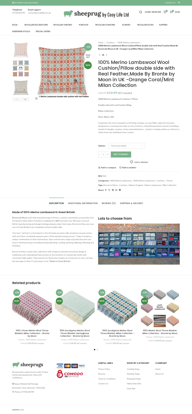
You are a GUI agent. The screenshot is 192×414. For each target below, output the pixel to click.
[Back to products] (103, 55)
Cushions (110, 42)
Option (101, 145)
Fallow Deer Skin (134, 383)
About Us (159, 374)
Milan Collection (169, 185)
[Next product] (106, 55)
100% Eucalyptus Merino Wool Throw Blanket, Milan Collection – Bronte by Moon (117, 333)
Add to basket (121, 154)
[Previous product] (99, 55)
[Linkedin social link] (116, 190)
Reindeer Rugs (133, 374)
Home (100, 42)
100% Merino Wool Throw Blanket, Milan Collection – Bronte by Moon (160, 332)
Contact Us (103, 383)
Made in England (136, 185)
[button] (16, 99)
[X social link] (109, 190)
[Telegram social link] (120, 190)
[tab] (56, 202)
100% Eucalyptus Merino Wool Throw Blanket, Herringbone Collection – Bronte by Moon (75, 333)
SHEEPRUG (16, 410)
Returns (101, 374)
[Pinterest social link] (113, 190)
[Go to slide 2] (97, 349)
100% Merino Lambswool (128, 42)
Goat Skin (131, 388)
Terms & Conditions (107, 379)
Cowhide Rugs (133, 369)
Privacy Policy (104, 369)
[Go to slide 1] (94, 349)
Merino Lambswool (152, 185)
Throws (169, 180)
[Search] (140, 12)
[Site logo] (95, 14)
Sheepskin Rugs (134, 379)
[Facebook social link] (105, 190)
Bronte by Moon (110, 185)
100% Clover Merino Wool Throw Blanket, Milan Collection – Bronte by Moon (32, 333)
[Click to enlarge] (36, 98)
